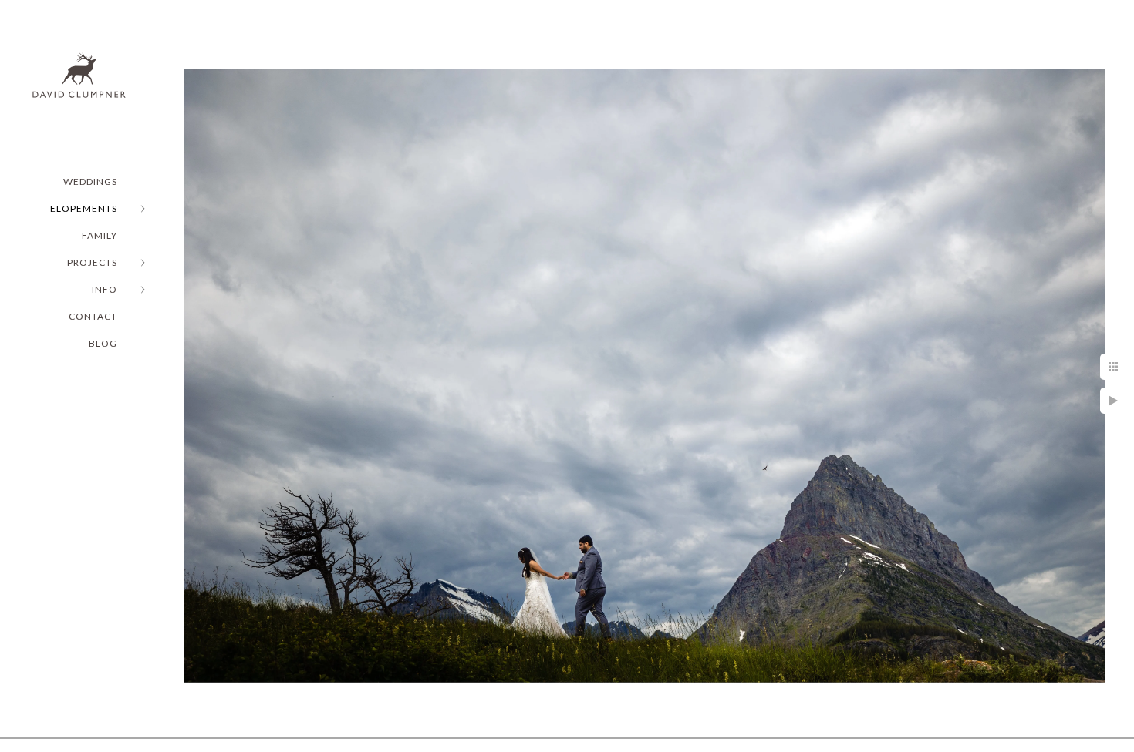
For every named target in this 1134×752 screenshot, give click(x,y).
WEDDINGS (90, 181)
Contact (93, 316)
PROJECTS (92, 262)
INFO (104, 289)
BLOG (103, 343)
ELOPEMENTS (83, 208)
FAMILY (99, 235)
